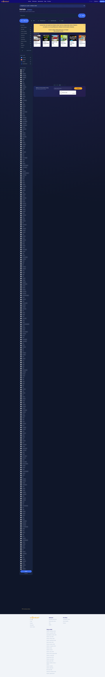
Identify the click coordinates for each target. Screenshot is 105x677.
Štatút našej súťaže (52, 621)
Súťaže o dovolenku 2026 (51, 631)
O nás (31, 621)
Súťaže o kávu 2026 (50, 651)
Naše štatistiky (65, 621)
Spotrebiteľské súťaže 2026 (51, 634)
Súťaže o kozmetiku (50, 659)
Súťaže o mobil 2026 (50, 655)
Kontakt (31, 623)
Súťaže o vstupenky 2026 (51, 646)
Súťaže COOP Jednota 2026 (51, 653)
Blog (45, 1)
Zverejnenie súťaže (66, 619)
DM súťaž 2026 (49, 669)
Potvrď (26, 571)
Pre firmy (49, 1)
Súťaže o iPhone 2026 (50, 638)
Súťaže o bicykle (49, 649)
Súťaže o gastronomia (50, 673)
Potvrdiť (78, 88)
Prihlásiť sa (96, 1)
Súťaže (29, 1)
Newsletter (32, 625)
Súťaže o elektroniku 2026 (51, 640)
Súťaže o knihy (49, 647)
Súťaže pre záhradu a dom (51, 671)
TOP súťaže (34, 1)
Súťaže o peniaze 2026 (50, 644)
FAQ (49, 623)
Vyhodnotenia (40, 1)
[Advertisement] (26, 592)
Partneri (64, 623)
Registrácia (102, 1)
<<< (54, 85)
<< (57, 85)
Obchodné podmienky (53, 619)
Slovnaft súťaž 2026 (50, 657)
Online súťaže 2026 (49, 642)
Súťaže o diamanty (49, 667)
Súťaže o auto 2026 (49, 636)
